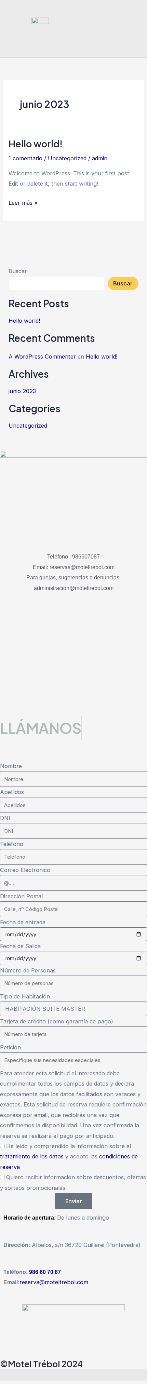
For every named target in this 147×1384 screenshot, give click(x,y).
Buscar (18, 271)
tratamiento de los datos (32, 1156)
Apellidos (12, 792)
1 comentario (25, 158)
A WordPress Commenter (42, 356)
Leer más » (23, 202)
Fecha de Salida (20, 946)
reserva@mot (37, 1282)
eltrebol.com (71, 1282)
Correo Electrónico (25, 869)
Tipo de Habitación (25, 996)
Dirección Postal (21, 896)
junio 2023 (22, 391)
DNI (5, 818)
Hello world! (36, 143)
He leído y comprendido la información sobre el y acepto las (69, 1156)
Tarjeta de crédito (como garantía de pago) (56, 1021)
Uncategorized (67, 158)
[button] (135, 28)
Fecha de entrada (22, 922)
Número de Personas (28, 970)
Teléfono (11, 844)
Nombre (11, 766)
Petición (10, 1047)
